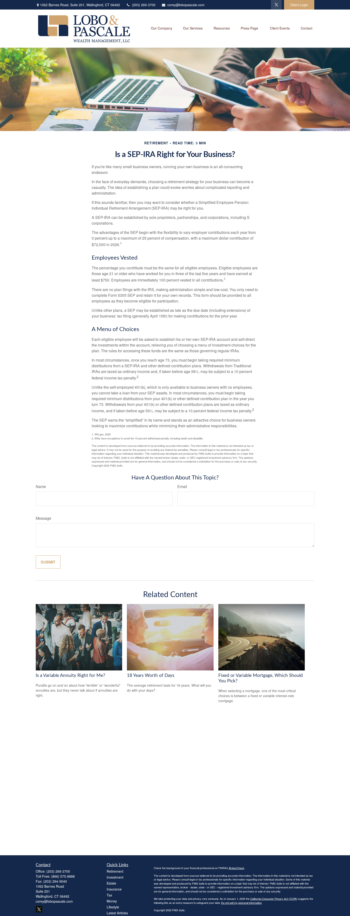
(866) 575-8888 (63, 876)
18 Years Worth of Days (150, 675)
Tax (109, 895)
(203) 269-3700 (143, 4)
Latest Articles (117, 913)
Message (43, 518)
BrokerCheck (236, 868)
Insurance (114, 889)
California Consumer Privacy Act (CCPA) (273, 899)
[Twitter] (276, 5)
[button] (161, 28)
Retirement (115, 871)
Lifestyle (113, 907)
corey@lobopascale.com (186, 4)
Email (182, 486)
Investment (115, 877)
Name (41, 486)
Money (112, 901)
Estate (111, 883)
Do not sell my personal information (241, 903)
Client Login (299, 4)
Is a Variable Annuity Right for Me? (70, 675)
